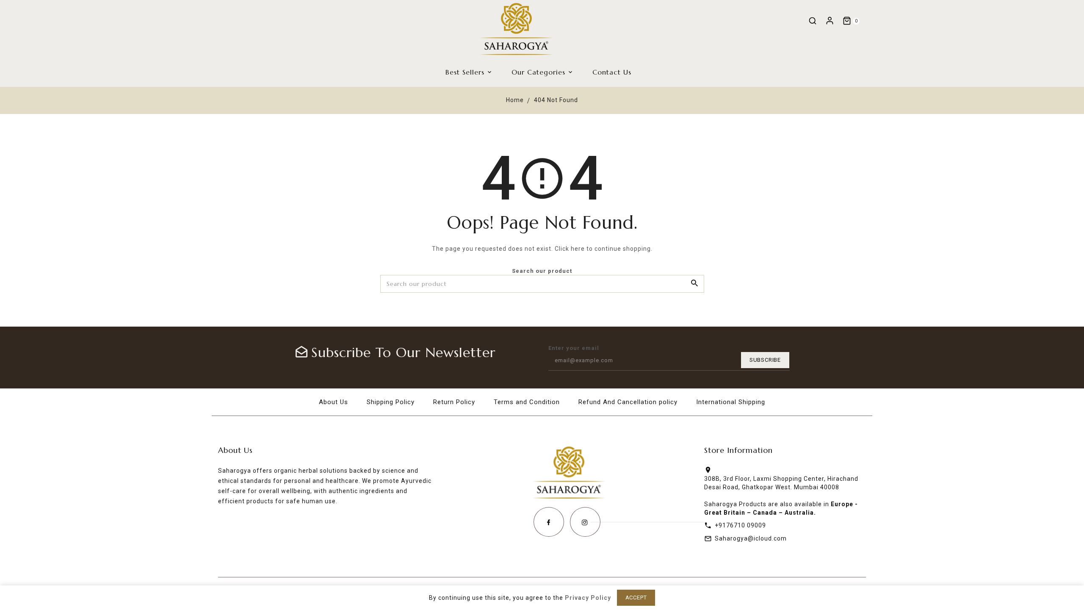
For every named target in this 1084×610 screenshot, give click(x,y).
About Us (333, 402)
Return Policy (454, 402)
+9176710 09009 (740, 525)
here (578, 248)
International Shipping (730, 402)
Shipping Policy (391, 402)
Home (515, 100)
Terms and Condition (527, 402)
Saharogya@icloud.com (751, 538)
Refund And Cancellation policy (628, 402)
